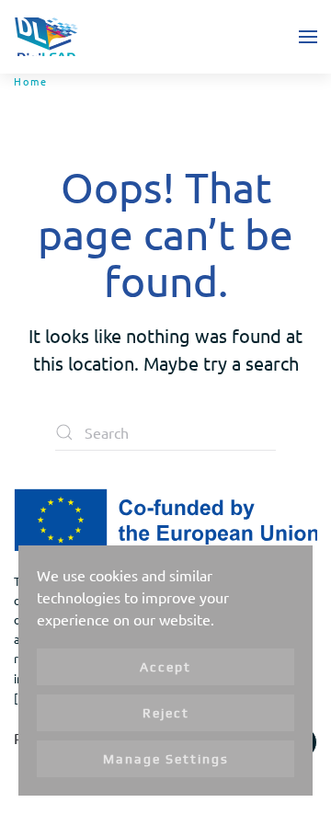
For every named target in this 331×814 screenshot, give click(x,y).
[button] (308, 37)
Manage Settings (166, 758)
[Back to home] (46, 37)
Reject (166, 712)
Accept (165, 666)
